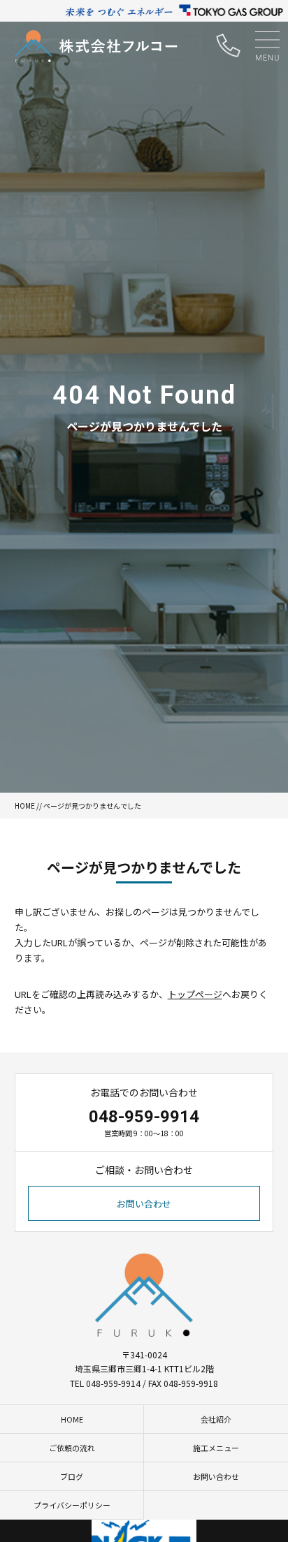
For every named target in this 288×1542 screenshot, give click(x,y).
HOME (25, 805)
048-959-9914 (144, 1116)
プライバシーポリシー (72, 1505)
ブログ (71, 1476)
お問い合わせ (144, 1203)
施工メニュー (216, 1447)
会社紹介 (216, 1419)
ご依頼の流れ (72, 1447)
